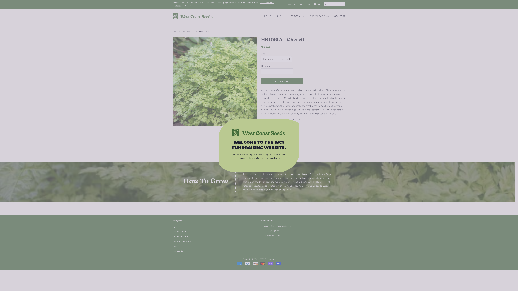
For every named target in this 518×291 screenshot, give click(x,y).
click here (248, 158)
